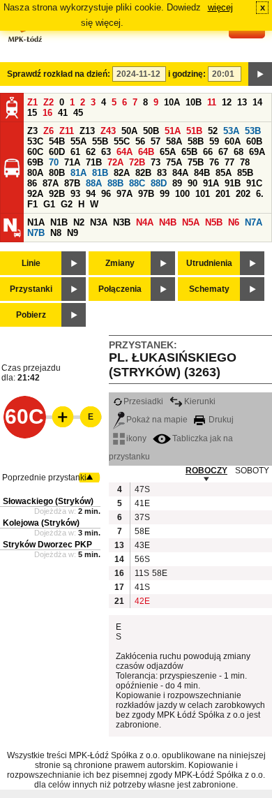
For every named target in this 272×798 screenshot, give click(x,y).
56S (142, 559)
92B (57, 194)
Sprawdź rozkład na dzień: (58, 74)
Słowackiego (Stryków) (48, 501)
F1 (32, 204)
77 (229, 162)
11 (211, 102)
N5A (190, 222)
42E (142, 601)
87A (51, 183)
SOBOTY (252, 470)
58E (142, 531)
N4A (144, 222)
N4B (167, 222)
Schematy (209, 289)
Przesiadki (143, 401)
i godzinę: (187, 74)
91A (211, 183)
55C (122, 141)
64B (146, 152)
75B (196, 162)
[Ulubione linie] (58, 416)
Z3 (32, 131)
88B (115, 183)
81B (100, 173)
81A (78, 173)
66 (208, 152)
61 (75, 152)
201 (223, 194)
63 (106, 152)
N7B (36, 233)
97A (124, 194)
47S (142, 489)
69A (257, 152)
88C (137, 183)
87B (72, 183)
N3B (121, 222)
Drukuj (220, 419)
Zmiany (120, 263)
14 (257, 102)
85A (224, 173)
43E (142, 545)
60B (254, 141)
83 (162, 173)
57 (155, 141)
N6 (233, 222)
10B (194, 102)
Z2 (48, 102)
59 (214, 141)
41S (142, 587)
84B (202, 173)
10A (172, 102)
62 (91, 152)
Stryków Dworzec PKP (47, 544)
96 (106, 194)
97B (146, 194)
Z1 (32, 102)
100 (182, 194)
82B (143, 173)
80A (35, 173)
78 (245, 162)
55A (78, 141)
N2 (78, 222)
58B (196, 141)
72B (137, 162)
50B (151, 131)
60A (233, 141)
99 (164, 194)
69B (35, 162)
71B (94, 162)
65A (168, 152)
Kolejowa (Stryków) (41, 523)
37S (142, 517)
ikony (136, 438)
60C (35, 152)
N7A (253, 222)
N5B (213, 222)
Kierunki (200, 401)
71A (72, 162)
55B (100, 141)
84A (180, 173)
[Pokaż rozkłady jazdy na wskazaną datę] (260, 74)
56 (140, 141)
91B (233, 183)
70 (54, 162)
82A (122, 173)
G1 (49, 204)
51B (194, 131)
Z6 (48, 131)
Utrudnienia (209, 263)
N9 (72, 233)
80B (57, 173)
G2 (67, 204)
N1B (59, 222)
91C (254, 183)
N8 (55, 233)
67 (223, 152)
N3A (98, 222)
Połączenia (120, 289)
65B (189, 152)
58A (174, 141)
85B (245, 173)
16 (47, 113)
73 (155, 162)
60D (57, 152)
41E (142, 503)
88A (94, 183)
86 (32, 183)
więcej (220, 7)
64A (124, 152)
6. (260, 194)
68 (238, 152)
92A (35, 194)
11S (142, 573)
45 (78, 113)
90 (192, 183)
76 (214, 162)
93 (75, 194)
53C (35, 141)
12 (227, 102)
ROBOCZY (206, 470)
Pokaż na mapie (157, 419)
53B (253, 131)
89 (177, 183)
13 (242, 102)
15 (32, 113)
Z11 (66, 131)
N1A (36, 222)
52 (213, 131)
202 (243, 194)
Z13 (87, 131)
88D (159, 183)
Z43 (108, 131)
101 (202, 194)
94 (91, 194)
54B (57, 141)
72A (115, 162)
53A (231, 131)
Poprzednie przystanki (44, 477)
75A (174, 162)
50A (129, 131)
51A (173, 131)
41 (63, 113)
